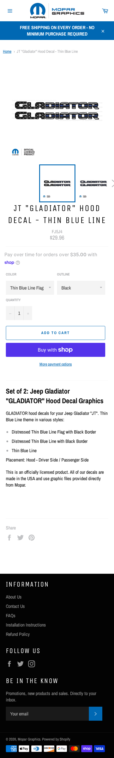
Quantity (13, 300)
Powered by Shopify (56, 739)
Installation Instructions (26, 625)
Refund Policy (18, 634)
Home (7, 51)
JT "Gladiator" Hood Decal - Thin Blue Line (47, 51)
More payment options (55, 364)
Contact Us (15, 606)
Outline (63, 274)
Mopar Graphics (29, 739)
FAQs (10, 615)
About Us (14, 597)
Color (11, 274)
